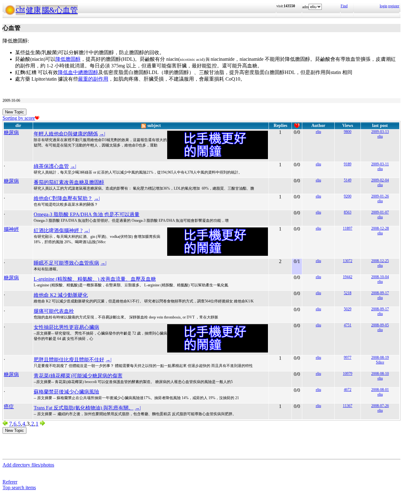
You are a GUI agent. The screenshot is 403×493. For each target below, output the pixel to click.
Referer (10, 481)
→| (102, 133)
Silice (380, 362)
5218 (347, 293)
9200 (347, 196)
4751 (347, 325)
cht (20, 9)
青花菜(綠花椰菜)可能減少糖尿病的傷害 (78, 375)
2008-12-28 (380, 228)
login (383, 6)
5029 (347, 309)
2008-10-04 (380, 277)
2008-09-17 (380, 293)
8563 (347, 212)
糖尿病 (11, 132)
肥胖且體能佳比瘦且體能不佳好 (69, 359)
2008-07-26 (380, 406)
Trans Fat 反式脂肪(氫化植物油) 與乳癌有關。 (83, 407)
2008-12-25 (380, 261)
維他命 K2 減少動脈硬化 (61, 295)
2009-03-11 (380, 164)
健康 (33, 10)
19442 (347, 277)
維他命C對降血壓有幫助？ (63, 198)
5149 (347, 180)
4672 (347, 389)
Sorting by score (19, 118)
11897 (347, 228)
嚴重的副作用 (93, 79)
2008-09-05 (380, 325)
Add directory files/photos (28, 464)
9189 (347, 164)
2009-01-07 (380, 212)
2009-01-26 (380, 196)
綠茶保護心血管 (51, 166)
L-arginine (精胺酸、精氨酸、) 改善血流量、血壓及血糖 (95, 279)
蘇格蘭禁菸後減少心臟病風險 (66, 391)
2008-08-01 (380, 389)
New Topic (14, 112)
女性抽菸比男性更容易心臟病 (66, 327)
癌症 (9, 406)
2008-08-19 (380, 357)
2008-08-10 (380, 373)
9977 (347, 357)
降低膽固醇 (68, 59)
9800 (347, 131)
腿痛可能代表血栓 (54, 311)
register (393, 6)
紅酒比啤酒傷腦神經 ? (58, 230)
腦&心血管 (60, 10)
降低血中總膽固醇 (78, 72)
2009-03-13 (380, 131)
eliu (318, 131)
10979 (347, 373)
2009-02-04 (380, 180)
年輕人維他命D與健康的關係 (66, 133)
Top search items (19, 487)
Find (344, 6)
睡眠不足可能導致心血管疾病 (66, 263)
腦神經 (11, 229)
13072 (347, 261)
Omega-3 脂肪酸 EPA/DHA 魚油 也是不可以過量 (86, 214)
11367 (347, 406)
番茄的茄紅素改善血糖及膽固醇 (69, 182)
